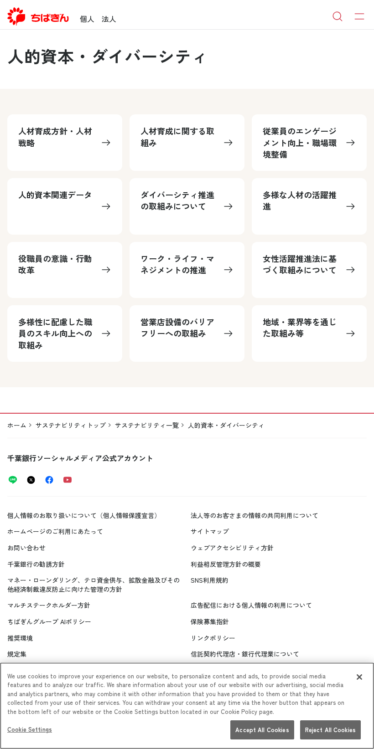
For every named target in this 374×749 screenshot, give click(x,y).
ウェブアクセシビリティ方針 (232, 547)
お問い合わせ (26, 547)
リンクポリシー (213, 637)
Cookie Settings (29, 729)
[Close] (359, 677)
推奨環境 (20, 637)
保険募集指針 (210, 621)
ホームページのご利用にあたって (55, 531)
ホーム (16, 425)
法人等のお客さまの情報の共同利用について (254, 515)
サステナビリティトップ (71, 425)
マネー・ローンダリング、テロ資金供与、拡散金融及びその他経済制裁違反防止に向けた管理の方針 (93, 584)
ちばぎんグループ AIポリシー (49, 621)
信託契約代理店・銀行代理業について (245, 653)
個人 (87, 18)
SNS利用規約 (210, 580)
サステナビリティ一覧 (147, 425)
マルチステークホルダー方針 (48, 605)
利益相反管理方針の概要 (226, 564)
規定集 (16, 653)
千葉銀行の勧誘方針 (36, 564)
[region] (187, 705)
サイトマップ (210, 531)
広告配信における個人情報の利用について (251, 605)
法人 (109, 18)
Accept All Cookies (262, 729)
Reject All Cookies (330, 729)
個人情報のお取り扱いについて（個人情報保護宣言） (84, 515)
